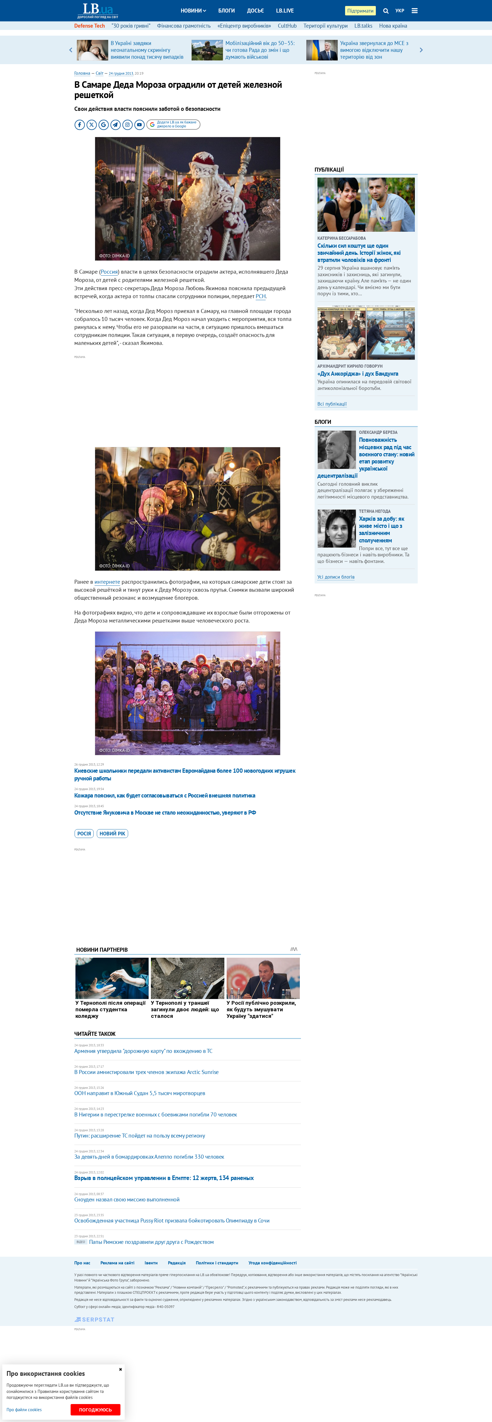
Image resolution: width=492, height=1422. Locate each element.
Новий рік (112, 833)
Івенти (151, 1263)
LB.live (285, 10)
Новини (191, 10)
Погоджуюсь (95, 1409)
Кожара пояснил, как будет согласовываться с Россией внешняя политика (164, 795)
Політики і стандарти (217, 1263)
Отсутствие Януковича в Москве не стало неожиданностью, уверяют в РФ (165, 812)
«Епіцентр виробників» (244, 25)
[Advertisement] (187, 400)
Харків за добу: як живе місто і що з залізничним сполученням (381, 529)
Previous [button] (70, 50)
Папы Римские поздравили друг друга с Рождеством (145, 1242)
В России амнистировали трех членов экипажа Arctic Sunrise (146, 1072)
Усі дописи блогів (335, 577)
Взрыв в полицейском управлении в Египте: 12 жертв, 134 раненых (164, 1178)
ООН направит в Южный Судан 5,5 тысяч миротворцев (139, 1093)
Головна (82, 73)
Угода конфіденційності (273, 1263)
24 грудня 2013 (121, 73)
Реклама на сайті (117, 1263)
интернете (107, 581)
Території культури (326, 25)
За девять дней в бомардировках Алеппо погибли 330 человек (149, 1156)
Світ (99, 73)
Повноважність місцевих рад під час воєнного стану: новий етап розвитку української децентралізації (366, 457)
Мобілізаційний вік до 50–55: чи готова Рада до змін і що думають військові (260, 50)
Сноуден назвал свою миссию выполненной (127, 1199)
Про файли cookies (24, 1409)
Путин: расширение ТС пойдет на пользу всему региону (139, 1135)
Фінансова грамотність (184, 25)
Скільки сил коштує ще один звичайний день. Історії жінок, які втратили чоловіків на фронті (359, 253)
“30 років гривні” (131, 25)
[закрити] (120, 1369)
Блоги (226, 10)
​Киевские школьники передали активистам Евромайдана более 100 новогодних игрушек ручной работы (185, 774)
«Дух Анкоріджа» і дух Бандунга (357, 373)
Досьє (255, 10)
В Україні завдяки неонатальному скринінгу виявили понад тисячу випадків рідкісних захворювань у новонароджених (147, 57)
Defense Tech (89, 25)
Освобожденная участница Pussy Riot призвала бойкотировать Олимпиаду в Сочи (171, 1220)
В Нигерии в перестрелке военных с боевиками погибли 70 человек (155, 1114)
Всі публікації (332, 404)
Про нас (82, 1263)
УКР (399, 10)
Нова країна (393, 25)
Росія (84, 833)
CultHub (287, 25)
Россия (109, 271)
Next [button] (421, 50)
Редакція (177, 1263)
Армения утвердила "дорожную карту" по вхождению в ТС (143, 1051)
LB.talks (363, 25)
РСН (261, 296)
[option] (131, 50)
